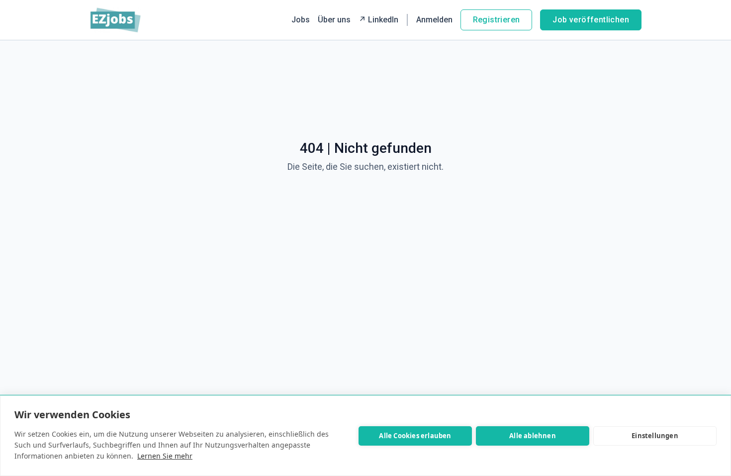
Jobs (300, 19)
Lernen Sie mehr (164, 456)
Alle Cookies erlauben (415, 435)
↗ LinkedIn (378, 19)
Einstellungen (655, 435)
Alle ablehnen (532, 435)
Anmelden (434, 19)
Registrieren (496, 19)
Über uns (334, 19)
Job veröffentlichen (590, 19)
